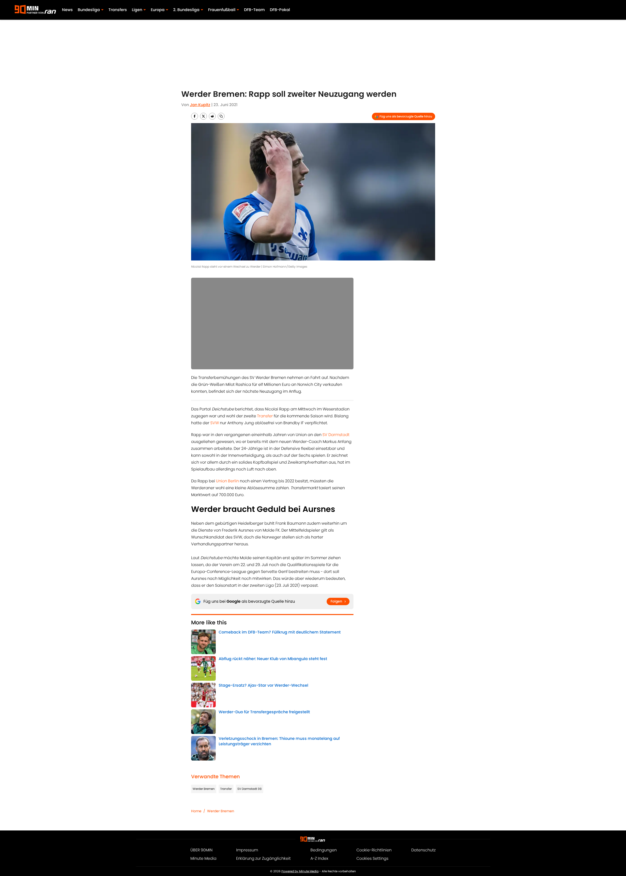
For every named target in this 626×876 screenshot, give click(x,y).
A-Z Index (319, 858)
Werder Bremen (204, 789)
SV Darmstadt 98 (249, 789)
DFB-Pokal (280, 10)
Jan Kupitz (200, 105)
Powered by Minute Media (300, 871)
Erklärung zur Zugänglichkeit (263, 858)
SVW (214, 423)
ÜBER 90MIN (201, 850)
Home (196, 811)
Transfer (265, 416)
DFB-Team (254, 10)
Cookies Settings (372, 858)
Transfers (117, 10)
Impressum (247, 850)
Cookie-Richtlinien (374, 850)
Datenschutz (423, 850)
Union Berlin (227, 481)
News (67, 10)
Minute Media (203, 858)
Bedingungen (323, 850)
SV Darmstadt (336, 435)
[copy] (221, 116)
